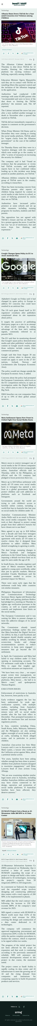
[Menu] (1, 3)
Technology (5, 9)
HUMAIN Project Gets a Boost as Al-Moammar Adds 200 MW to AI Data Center (16, 812)
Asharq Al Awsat (7, 48)
